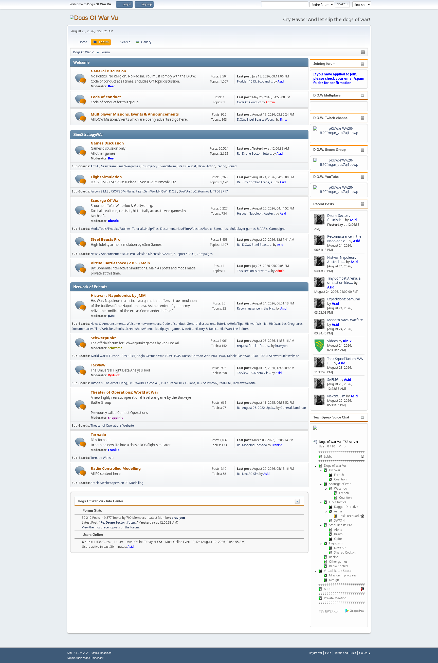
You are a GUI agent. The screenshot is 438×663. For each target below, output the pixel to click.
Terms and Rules (345, 653)
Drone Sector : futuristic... (338, 217)
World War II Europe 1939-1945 (112, 356)
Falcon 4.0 (152, 383)
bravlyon (281, 346)
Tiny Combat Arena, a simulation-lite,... (343, 280)
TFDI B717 (220, 191)
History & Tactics (206, 329)
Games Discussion (107, 142)
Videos (332, 341)
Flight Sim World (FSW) (152, 191)
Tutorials (96, 383)
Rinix (347, 341)
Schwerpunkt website (284, 356)
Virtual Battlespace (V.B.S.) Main (120, 262)
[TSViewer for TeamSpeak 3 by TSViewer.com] (327, 612)
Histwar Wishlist (256, 323)
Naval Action (206, 166)
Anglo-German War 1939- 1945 (159, 356)
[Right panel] (363, 52)
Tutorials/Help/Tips (145, 229)
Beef (111, 86)
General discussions (201, 323)
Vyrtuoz (114, 375)
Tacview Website (244, 383)
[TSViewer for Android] (354, 611)
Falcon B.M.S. (99, 191)
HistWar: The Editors (234, 329)
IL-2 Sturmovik (201, 191)
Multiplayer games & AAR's (248, 229)
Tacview (98, 364)
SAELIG (333, 379)
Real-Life (225, 383)
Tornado (98, 434)
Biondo (113, 221)
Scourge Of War (105, 200)
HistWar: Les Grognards (286, 323)
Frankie (113, 450)
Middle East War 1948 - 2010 (247, 356)
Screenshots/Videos (139, 329)
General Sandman (293, 408)
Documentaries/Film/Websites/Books (186, 229)
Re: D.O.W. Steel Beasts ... (254, 244)
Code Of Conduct (249, 102)
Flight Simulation (106, 176)
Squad (232, 166)
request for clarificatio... (253, 346)
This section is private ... (253, 271)
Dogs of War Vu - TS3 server (338, 442)
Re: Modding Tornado (252, 445)
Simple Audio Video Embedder (85, 657)
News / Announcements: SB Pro (112, 254)
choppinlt (115, 417)
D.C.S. (173, 191)
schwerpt (115, 348)
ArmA (94, 166)
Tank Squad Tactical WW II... (345, 361)
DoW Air (184, 191)
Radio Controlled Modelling (116, 468)
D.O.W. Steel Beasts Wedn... (256, 119)
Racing (221, 166)
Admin (270, 102)
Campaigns (277, 229)
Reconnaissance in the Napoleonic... (344, 238)
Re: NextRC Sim (248, 474)
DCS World (136, 383)
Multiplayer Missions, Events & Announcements (135, 114)
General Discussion (108, 70)
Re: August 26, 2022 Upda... (256, 408)
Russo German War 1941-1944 (204, 356)
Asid (353, 220)
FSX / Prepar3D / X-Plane (178, 383)
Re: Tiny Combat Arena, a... (256, 182)
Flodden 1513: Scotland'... (255, 81)
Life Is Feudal (186, 166)
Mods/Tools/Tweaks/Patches (110, 229)
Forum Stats (92, 510)
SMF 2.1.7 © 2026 (78, 652)
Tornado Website (102, 458)
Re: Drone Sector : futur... (254, 153)
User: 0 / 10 (327, 446)
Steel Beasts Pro (105, 239)
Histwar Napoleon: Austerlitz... (341, 259)
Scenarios (221, 229)
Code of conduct (106, 96)
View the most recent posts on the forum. (111, 527)
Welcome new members (144, 323)
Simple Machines (101, 652)
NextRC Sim (336, 396)
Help (328, 653)
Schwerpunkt (103, 337)
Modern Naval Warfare (345, 320)
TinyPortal (315, 653)
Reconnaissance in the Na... (256, 308)
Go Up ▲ (365, 653)
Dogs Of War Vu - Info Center (100, 501)
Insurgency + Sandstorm (158, 166)
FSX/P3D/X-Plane (122, 191)
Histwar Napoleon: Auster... (256, 213)
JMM (111, 316)
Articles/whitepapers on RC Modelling (116, 483)
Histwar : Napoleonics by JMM (118, 295)
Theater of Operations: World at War (124, 392)
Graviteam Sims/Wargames (120, 166)
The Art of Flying (115, 383)
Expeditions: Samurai (343, 299)
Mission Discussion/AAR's (154, 254)
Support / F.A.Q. (184, 254)
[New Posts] (80, 79)
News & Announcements (107, 323)
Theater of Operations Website (112, 425)
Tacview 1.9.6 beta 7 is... (254, 373)
